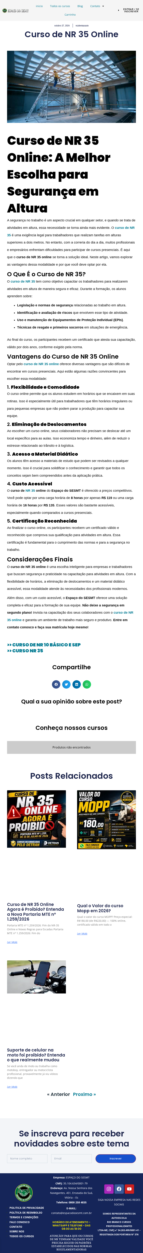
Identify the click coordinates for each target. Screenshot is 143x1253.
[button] (56, 684)
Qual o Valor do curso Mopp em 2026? (100, 908)
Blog (80, 6)
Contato (95, 6)
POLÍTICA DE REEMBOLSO (25, 1212)
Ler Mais (12, 942)
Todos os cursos (60, 6)
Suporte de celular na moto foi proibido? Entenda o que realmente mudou (36, 1055)
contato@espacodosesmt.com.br (71, 1213)
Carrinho (70, 14)
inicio (39, 6)
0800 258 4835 (78, 1202)
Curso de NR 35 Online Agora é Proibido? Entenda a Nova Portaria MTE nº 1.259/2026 (35, 912)
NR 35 (30, 490)
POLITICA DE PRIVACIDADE (26, 1207)
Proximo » (84, 1094)
